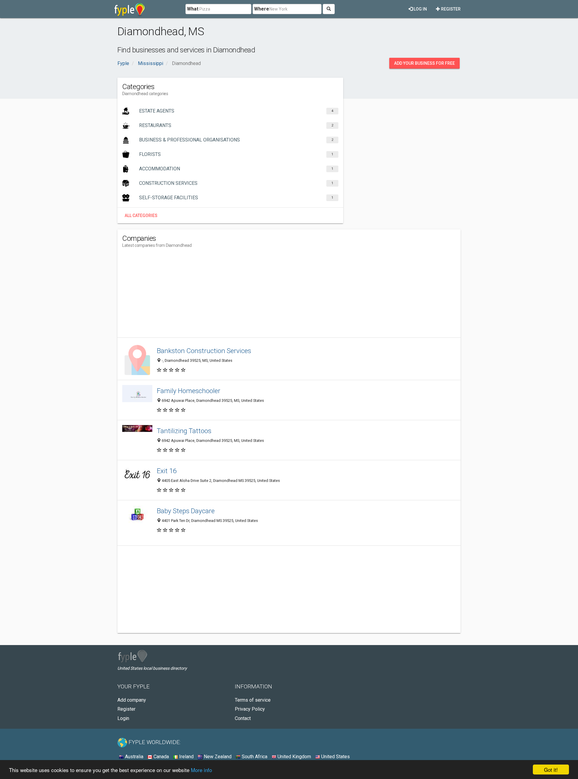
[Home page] (129, 9)
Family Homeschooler (188, 391)
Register (450, 9)
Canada (160, 756)
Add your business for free (424, 63)
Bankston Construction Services (204, 351)
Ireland (186, 756)
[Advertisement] (231, 295)
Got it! (551, 769)
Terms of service (253, 700)
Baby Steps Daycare (186, 511)
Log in (420, 9)
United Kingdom (293, 756)
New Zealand (217, 756)
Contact (243, 718)
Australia (133, 756)
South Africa (254, 756)
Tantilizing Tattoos (184, 431)
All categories (141, 215)
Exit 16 (166, 471)
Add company (131, 700)
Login (123, 718)
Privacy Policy (250, 709)
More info (201, 770)
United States (335, 756)
